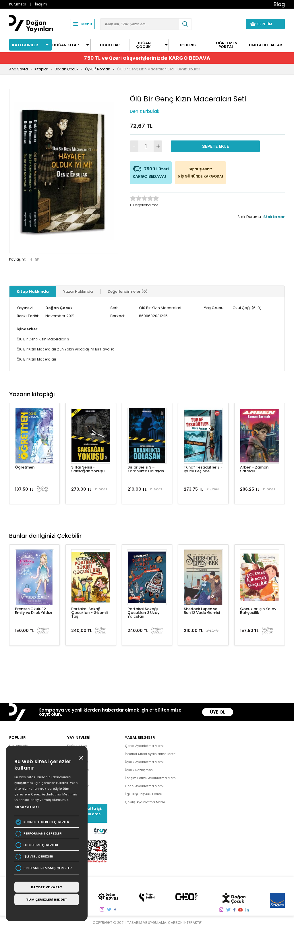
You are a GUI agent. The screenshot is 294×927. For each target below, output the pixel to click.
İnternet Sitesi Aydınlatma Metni (150, 753)
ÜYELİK (231, 24)
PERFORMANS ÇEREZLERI (43, 833)
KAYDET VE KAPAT (46, 887)
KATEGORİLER (25, 45)
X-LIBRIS (187, 45)
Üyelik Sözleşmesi (139, 770)
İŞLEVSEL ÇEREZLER (38, 856)
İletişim (41, 4)
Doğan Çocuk (59, 308)
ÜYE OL (217, 712)
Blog (279, 4)
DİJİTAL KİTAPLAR (265, 45)
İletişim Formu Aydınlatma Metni (151, 778)
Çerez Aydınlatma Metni (144, 745)
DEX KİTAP (109, 45)
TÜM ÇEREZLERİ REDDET (46, 899)
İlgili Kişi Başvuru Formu (143, 794)
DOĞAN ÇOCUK (143, 45)
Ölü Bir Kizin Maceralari (160, 308)
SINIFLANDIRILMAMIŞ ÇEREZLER (48, 868)
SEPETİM (268, 24)
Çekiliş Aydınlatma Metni (145, 802)
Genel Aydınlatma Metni (144, 786)
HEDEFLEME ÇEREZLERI (41, 845)
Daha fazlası (26, 807)
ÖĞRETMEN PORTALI (226, 45)
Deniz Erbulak (144, 111)
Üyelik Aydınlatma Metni (144, 762)
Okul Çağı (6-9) (247, 308)
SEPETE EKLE (215, 146)
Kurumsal (17, 4)
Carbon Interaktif (185, 922)
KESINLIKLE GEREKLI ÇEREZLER (46, 822)
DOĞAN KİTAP (65, 45)
